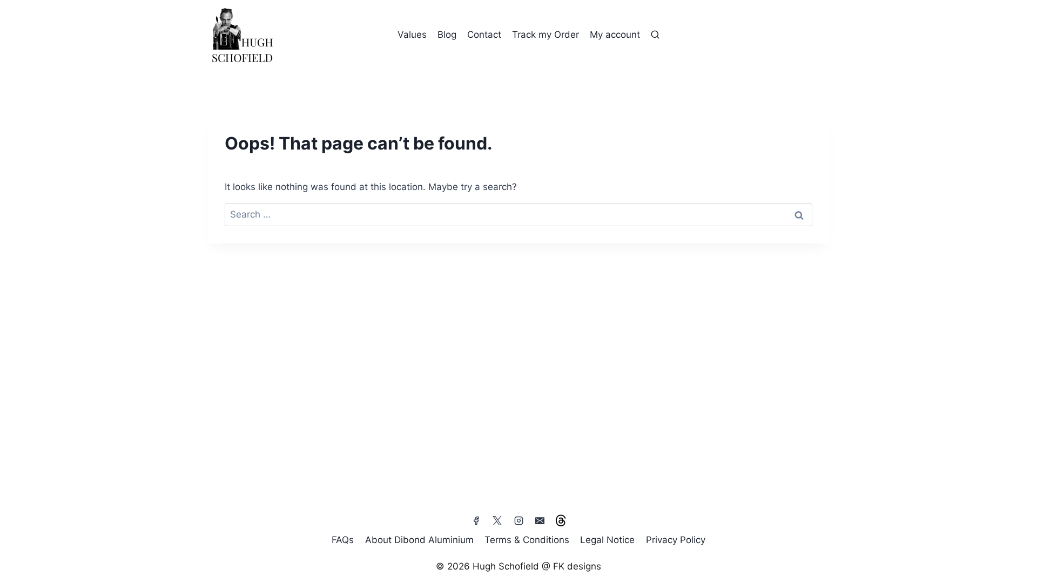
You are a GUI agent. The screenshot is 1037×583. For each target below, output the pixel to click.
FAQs (343, 539)
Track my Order (545, 34)
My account (615, 34)
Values (412, 34)
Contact (484, 34)
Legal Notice (607, 539)
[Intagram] (518, 520)
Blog (446, 34)
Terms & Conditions (526, 539)
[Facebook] (476, 520)
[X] (497, 520)
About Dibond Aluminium (419, 539)
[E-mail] (539, 520)
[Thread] (560, 520)
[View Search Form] (655, 35)
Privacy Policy (675, 539)
